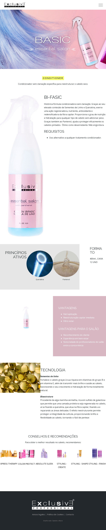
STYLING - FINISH (97, 463)
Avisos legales (38, 514)
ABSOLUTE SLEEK (44, 463)
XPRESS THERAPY (8, 463)
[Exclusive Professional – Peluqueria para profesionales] (14, 5)
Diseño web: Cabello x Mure (53, 521)
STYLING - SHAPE (79, 463)
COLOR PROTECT (26, 463)
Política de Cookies (55, 514)
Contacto (70, 514)
